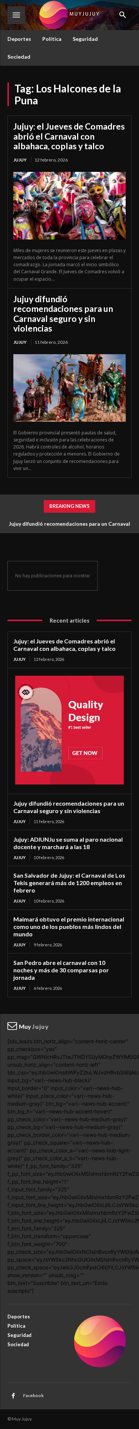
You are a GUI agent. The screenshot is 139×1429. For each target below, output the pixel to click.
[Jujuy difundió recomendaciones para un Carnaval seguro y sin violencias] (69, 388)
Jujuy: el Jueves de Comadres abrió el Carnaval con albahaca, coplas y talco (69, 136)
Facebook (33, 1395)
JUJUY (20, 160)
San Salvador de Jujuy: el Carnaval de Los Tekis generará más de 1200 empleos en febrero (69, 883)
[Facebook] (13, 1396)
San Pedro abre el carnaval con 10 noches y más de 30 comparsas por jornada (61, 970)
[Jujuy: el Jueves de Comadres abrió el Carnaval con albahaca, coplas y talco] (69, 205)
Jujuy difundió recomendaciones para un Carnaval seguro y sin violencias (63, 313)
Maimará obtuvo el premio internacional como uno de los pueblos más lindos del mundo (68, 926)
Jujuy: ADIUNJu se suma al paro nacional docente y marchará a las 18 (68, 843)
